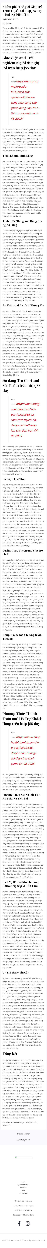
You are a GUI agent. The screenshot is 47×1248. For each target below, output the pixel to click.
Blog (23, 1190)
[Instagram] (27, 1223)
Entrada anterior (23, 1134)
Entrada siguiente (23, 1140)
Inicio (23, 1182)
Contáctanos (23, 1193)
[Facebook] (19, 1223)
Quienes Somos (23, 1185)
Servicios (23, 1187)
